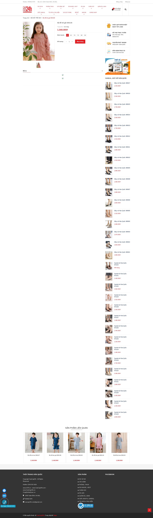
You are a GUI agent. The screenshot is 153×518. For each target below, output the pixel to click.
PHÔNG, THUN (84, 484)
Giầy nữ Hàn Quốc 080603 (122, 231)
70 (74, 35)
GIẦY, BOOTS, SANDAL (86, 498)
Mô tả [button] (24, 71)
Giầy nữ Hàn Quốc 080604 (122, 221)
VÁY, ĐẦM (82, 482)
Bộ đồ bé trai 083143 (119, 455)
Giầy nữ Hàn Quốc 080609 (122, 168)
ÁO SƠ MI (82, 479)
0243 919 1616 (32, 484)
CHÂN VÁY (82, 490)
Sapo (55, 515)
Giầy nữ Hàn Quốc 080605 (122, 210)
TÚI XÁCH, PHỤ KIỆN (86, 501)
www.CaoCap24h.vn (29, 490)
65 (71, 35)
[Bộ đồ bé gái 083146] (55, 443)
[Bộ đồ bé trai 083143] (119, 443)
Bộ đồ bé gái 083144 (98, 455)
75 (78, 35)
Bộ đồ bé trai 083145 (76, 455)
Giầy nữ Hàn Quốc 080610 (122, 157)
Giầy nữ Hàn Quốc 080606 (122, 200)
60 (67, 35)
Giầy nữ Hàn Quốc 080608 (122, 179)
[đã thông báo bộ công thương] (85, 505)
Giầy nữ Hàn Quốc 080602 (122, 242)
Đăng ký (127, 1)
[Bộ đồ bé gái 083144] (98, 443)
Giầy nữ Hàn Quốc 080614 (122, 114)
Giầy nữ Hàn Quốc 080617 (122, 83)
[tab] (63, 70)
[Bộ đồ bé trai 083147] (33, 443)
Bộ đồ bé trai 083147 (34, 455)
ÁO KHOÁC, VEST (85, 487)
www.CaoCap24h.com (39, 488)
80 (81, 35)
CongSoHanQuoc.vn (29, 492)
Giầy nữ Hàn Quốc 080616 (122, 93)
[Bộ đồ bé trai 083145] (76, 443)
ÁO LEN (81, 493)
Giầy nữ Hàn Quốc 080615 (122, 104)
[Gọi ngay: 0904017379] (5, 512)
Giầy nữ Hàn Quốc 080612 (122, 136)
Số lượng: (60, 41)
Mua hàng (80, 41)
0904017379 (31, 1)
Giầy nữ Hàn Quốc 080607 (122, 189)
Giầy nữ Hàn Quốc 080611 (122, 147)
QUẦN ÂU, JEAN (84, 496)
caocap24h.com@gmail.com (33, 502)
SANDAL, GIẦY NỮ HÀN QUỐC (116, 78)
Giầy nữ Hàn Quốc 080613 (122, 125)
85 (85, 35)
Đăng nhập (119, 1)
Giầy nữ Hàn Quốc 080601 (122, 252)
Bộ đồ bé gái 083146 (55, 455)
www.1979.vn (27, 488)
